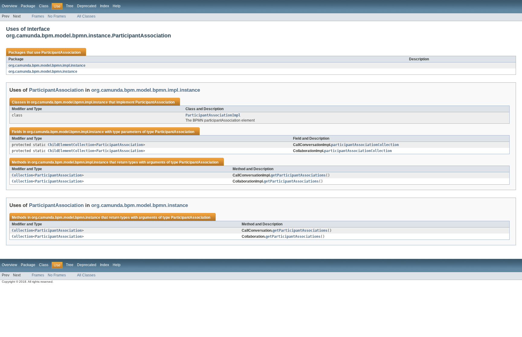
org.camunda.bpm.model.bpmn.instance (42, 71)
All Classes (86, 16)
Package (28, 6)
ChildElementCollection (71, 145)
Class (43, 6)
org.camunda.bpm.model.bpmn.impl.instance (46, 65)
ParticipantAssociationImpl (212, 115)
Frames (38, 16)
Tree (69, 6)
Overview (9, 6)
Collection (22, 175)
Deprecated (86, 6)
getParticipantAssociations (298, 175)
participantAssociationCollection (365, 145)
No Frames (57, 16)
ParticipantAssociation (61, 52)
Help (117, 6)
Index (104, 6)
